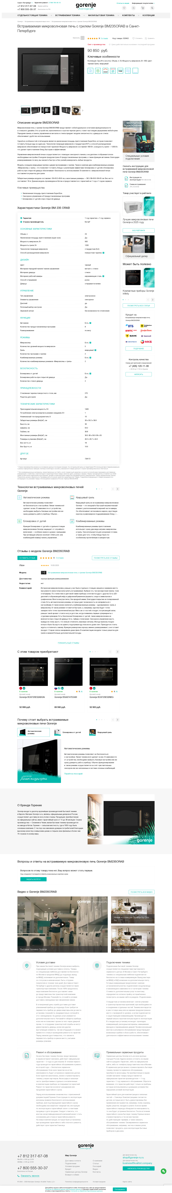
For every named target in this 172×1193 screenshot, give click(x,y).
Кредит (68, 1169)
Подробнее (139, 349)
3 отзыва (104, 38)
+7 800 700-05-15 (55, 3)
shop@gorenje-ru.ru (133, 1157)
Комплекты (128, 15)
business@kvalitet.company (137, 1163)
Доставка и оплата (73, 1161)
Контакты (97, 1172)
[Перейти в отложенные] (124, 8)
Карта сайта (127, 1182)
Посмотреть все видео (142, 892)
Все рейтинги (138, 230)
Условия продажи (72, 1166)
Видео (95, 1169)
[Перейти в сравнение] (133, 8)
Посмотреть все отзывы (105, 558)
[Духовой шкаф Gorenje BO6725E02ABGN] (33, 671)
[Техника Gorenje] (86, 6)
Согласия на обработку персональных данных (86, 1191)
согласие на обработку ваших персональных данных (63, 1189)
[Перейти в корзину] (143, 8)
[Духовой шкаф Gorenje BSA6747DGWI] (68, 671)
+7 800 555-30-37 (26, 9)
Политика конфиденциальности (76, 1182)
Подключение (70, 1163)
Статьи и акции (123, 3)
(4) (81, 691)
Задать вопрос (33, 879)
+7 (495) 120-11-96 (139, 366)
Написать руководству (139, 1168)
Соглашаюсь (120, 1189)
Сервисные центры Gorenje (76, 1172)
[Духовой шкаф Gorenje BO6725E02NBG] (104, 671)
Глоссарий (97, 1166)
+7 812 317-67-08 (26, 6)
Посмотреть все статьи (138, 306)
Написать (138, 374)
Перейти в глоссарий (73, 774)
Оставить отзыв (27, 558)
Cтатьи (96, 1163)
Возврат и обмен (72, 1175)
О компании (97, 1161)
